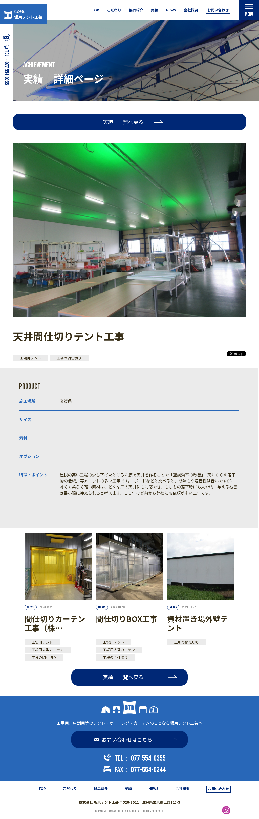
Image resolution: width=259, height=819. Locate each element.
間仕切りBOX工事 (126, 618)
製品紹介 (136, 9)
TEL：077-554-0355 (140, 758)
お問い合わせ (218, 9)
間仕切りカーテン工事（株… (55, 623)
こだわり (114, 9)
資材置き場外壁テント (197, 623)
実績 (154, 9)
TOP (95, 9)
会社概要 (191, 9)
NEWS (171, 9)
